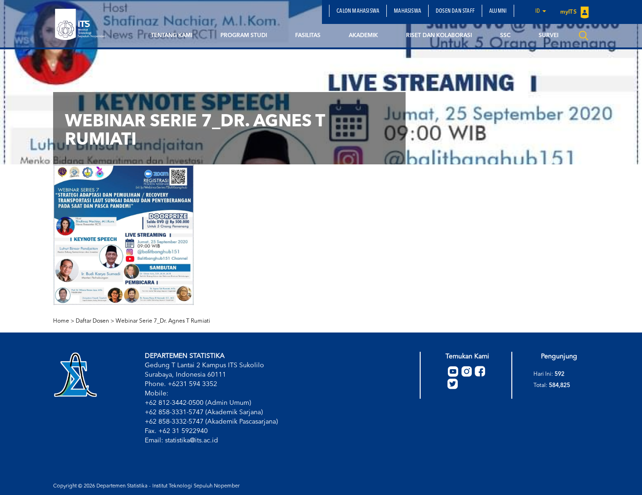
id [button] (538, 11)
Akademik (363, 36)
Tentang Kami (171, 36)
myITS (569, 12)
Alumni (498, 11)
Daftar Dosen (92, 321)
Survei (548, 36)
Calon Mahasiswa (358, 11)
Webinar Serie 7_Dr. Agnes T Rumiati (163, 321)
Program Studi (243, 36)
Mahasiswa (407, 11)
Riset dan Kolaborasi (439, 36)
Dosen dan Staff (455, 11)
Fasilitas (308, 36)
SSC (505, 36)
